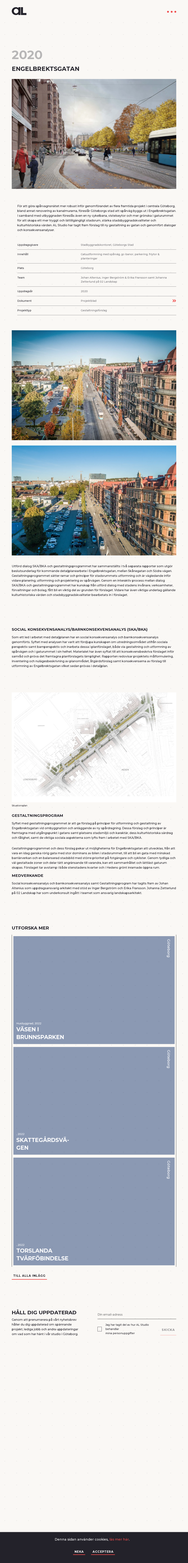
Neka (79, 1551)
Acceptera (103, 1551)
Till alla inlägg (29, 1275)
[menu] (171, 11)
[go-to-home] (19, 12)
